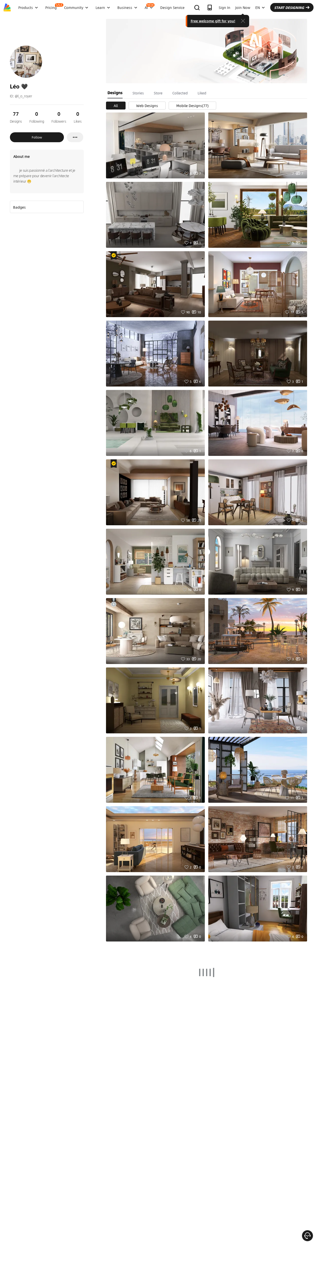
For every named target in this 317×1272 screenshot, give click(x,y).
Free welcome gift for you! (213, 20)
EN (257, 7)
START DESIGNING (289, 7)
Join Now (242, 7)
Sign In (224, 7)
